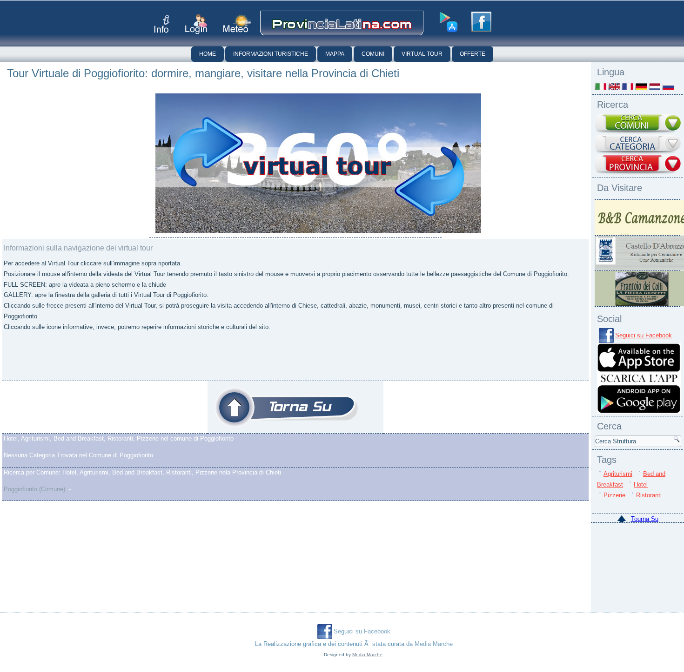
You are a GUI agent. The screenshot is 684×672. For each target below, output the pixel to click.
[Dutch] (654, 86)
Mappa (334, 54)
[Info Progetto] (161, 24)
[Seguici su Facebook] (481, 22)
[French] (627, 86)
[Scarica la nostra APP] (639, 411)
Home (207, 54)
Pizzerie (614, 495)
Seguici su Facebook (643, 335)
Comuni (373, 54)
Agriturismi (618, 473)
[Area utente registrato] (196, 24)
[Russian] (668, 86)
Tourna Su (644, 518)
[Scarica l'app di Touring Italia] (448, 22)
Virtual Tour (422, 54)
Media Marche (434, 643)
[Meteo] (237, 23)
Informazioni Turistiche (270, 54)
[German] (641, 86)
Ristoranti (649, 495)
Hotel (641, 484)
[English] (614, 86)
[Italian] (600, 86)
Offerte (472, 54)
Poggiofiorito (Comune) (34, 489)
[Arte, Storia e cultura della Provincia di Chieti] (286, 407)
